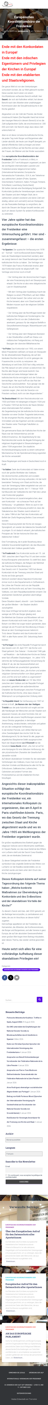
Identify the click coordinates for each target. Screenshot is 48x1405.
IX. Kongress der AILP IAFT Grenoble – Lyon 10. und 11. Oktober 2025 (24, 1386)
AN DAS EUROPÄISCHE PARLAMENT (18, 1335)
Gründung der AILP (36, 1373)
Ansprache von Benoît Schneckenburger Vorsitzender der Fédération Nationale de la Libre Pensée (24, 1061)
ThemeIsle (33, 1399)
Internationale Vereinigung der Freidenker (24, 1379)
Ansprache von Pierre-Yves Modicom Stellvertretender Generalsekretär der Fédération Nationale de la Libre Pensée (23, 1074)
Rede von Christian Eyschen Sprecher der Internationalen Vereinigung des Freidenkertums (23, 1048)
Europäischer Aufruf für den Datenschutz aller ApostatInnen (24, 1286)
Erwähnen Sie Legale (17, 1373)
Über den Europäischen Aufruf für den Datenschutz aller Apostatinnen (23, 1234)
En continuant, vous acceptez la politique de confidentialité (24, 1176)
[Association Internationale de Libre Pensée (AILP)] (8, 4)
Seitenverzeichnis (24, 1393)
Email (8, 1166)
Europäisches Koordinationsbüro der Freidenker (21, 969)
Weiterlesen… (11, 1261)
